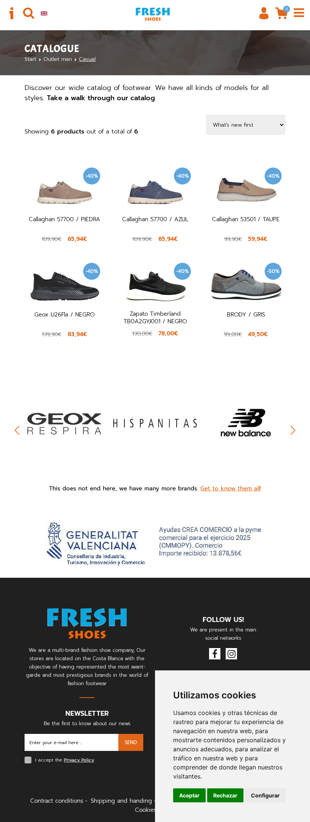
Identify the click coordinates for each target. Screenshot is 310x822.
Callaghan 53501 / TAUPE (246, 219)
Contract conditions (56, 801)
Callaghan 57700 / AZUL (155, 219)
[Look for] (28, 13)
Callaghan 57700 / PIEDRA (64, 219)
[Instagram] (231, 653)
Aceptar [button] (189, 795)
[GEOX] (64, 423)
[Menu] (298, 13)
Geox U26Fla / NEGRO (64, 314)
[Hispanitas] (155, 423)
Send (131, 742)
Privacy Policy (79, 760)
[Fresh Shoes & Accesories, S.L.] (153, 14)
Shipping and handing (121, 801)
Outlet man (57, 59)
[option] (64, 434)
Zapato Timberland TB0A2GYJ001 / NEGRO (155, 317)
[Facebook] (214, 653)
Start (30, 59)
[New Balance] (245, 423)
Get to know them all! (230, 488)
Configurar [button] (265, 795)
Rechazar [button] (225, 795)
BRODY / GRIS (246, 314)
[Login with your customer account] (263, 13)
